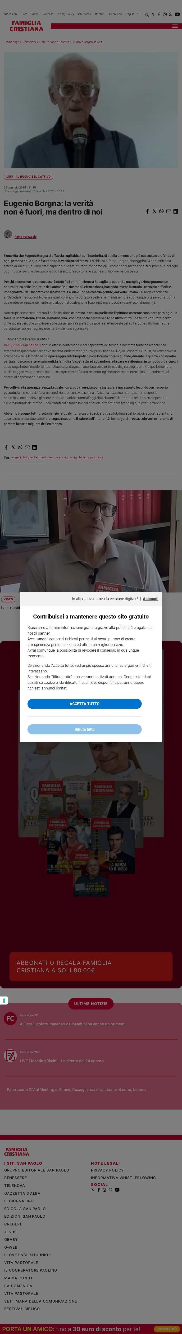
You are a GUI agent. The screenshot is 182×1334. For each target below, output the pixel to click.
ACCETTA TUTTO (85, 704)
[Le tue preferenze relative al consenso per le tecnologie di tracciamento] (4, 1000)
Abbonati (150, 599)
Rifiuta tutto (85, 729)
